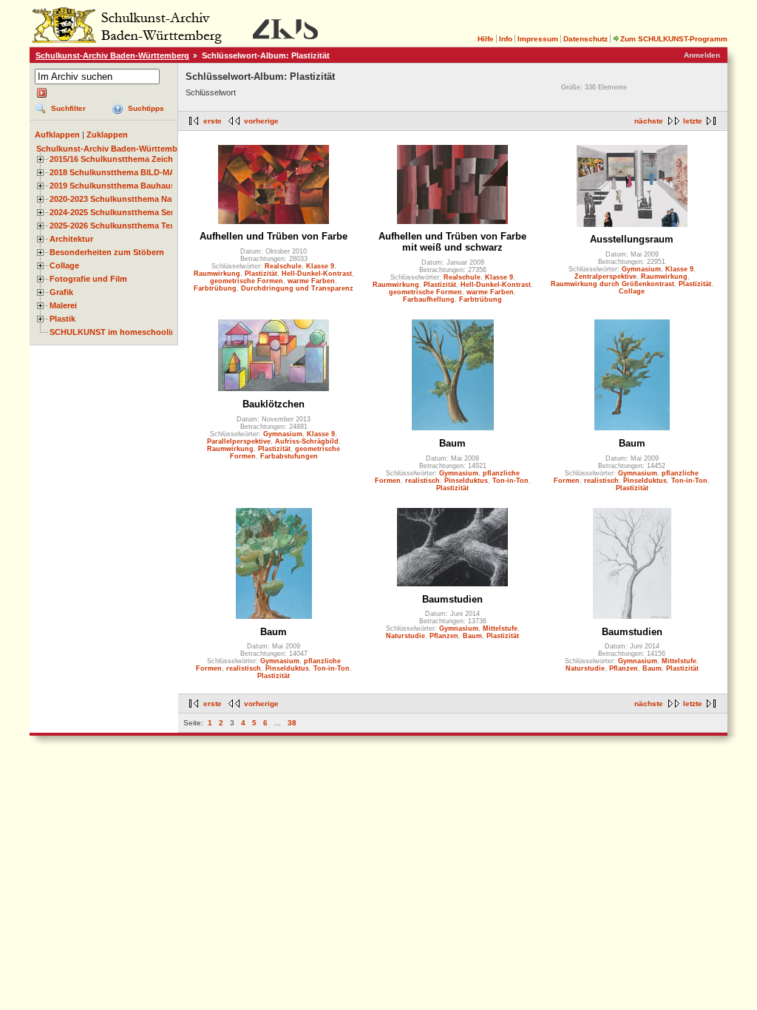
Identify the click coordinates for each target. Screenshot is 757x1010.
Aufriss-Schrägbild (307, 441)
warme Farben (311, 281)
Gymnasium (641, 269)
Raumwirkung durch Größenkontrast (612, 284)
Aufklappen (57, 134)
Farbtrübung (215, 288)
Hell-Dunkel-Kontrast (317, 273)
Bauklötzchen (273, 404)
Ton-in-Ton (510, 480)
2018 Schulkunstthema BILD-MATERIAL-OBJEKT (145, 172)
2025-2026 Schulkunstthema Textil (116, 225)
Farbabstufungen (289, 456)
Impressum (537, 39)
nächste (648, 121)
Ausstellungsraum (631, 239)
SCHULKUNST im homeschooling (115, 332)
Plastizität (261, 273)
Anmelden (702, 55)
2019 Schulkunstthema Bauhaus (112, 185)
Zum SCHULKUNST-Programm (673, 39)
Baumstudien (452, 599)
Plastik (62, 318)
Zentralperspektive (605, 276)
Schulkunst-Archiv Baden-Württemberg (112, 55)
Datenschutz (585, 39)
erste (212, 121)
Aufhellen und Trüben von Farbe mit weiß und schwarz (452, 242)
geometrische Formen (246, 281)
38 (292, 723)
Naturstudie (405, 636)
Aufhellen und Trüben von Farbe (273, 236)
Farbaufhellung (429, 299)
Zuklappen (107, 134)
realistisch (422, 480)
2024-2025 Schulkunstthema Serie (115, 212)
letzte (692, 121)
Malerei (63, 305)
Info (505, 39)
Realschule (283, 266)
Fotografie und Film (88, 278)
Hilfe (486, 39)
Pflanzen (444, 636)
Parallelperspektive (239, 441)
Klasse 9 (320, 266)
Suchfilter (68, 108)
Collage (64, 265)
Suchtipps (146, 108)
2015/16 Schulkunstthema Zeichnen (119, 159)
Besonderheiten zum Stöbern (107, 252)
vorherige (261, 121)
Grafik (61, 292)
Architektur (71, 238)
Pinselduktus (466, 480)
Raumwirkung (217, 273)
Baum (452, 443)
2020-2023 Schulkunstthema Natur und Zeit (133, 198)
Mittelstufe (500, 628)
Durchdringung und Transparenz (297, 288)
